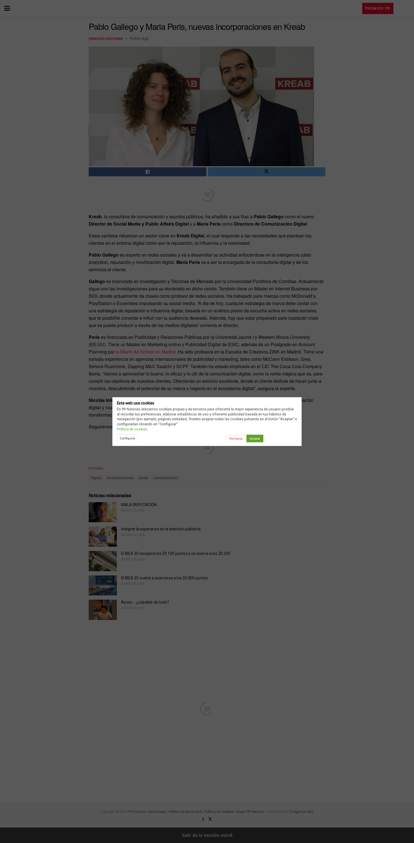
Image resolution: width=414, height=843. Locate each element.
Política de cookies (132, 429)
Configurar (127, 438)
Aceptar (255, 438)
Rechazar (236, 438)
